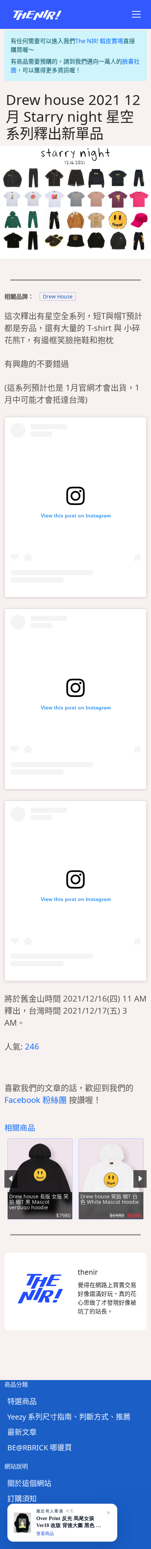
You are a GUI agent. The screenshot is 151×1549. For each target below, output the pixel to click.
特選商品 (22, 1401)
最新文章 (22, 1432)
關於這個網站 (29, 1483)
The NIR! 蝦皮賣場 (99, 41)
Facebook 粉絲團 (35, 1099)
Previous (11, 1179)
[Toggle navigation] (136, 14)
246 (32, 1046)
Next (140, 1179)
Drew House (58, 296)
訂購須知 (22, 1499)
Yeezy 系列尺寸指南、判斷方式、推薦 (68, 1417)
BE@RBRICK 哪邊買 (39, 1447)
